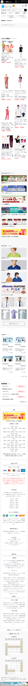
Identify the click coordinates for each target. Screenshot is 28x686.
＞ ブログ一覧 (23, 376)
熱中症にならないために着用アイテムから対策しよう (20, 350)
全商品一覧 (3, 13)
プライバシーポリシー (13, 677)
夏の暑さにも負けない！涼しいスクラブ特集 (8, 350)
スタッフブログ (5, 344)
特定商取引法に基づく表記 (16, 679)
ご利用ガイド (17, 13)
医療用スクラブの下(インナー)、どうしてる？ (8, 370)
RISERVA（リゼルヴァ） (7, 20)
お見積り (24, 13)
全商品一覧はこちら (14, 323)
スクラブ (10, 13)
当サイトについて (5, 679)
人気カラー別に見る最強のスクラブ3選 (20, 370)
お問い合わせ (4, 677)
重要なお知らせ (21, 386)
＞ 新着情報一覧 (23, 401)
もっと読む (10, 352)
